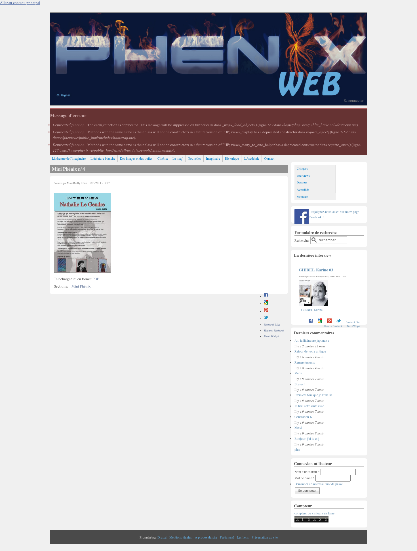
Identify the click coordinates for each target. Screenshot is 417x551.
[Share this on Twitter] (266, 318)
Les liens (243, 537)
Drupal (162, 537)
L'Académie (251, 158)
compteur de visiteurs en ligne (314, 513)
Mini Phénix (81, 286)
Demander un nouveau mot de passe (318, 484)
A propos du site (206, 537)
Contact (269, 158)
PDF (95, 278)
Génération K (303, 417)
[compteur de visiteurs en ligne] (311, 521)
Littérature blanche (102, 158)
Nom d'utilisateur (307, 472)
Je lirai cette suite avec (309, 406)
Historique (232, 158)
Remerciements (304, 362)
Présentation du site (265, 537)
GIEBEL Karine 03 (316, 270)
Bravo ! (299, 384)
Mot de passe (304, 478)
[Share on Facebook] (266, 296)
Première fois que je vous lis (313, 395)
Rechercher (302, 240)
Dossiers (302, 182)
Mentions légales (180, 537)
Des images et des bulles (136, 158)
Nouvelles (194, 158)
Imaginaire (213, 158)
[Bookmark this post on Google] (266, 303)
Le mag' (177, 158)
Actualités (303, 189)
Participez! (227, 537)
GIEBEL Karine (312, 310)
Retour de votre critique (310, 351)
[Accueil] (208, 103)
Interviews (303, 176)
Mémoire (302, 197)
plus (297, 449)
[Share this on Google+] (266, 311)
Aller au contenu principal (20, 2)
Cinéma (162, 158)
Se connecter (353, 100)
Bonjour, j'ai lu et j (306, 438)
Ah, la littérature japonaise (311, 340)
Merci (298, 373)
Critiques (302, 168)
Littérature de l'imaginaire (69, 158)
